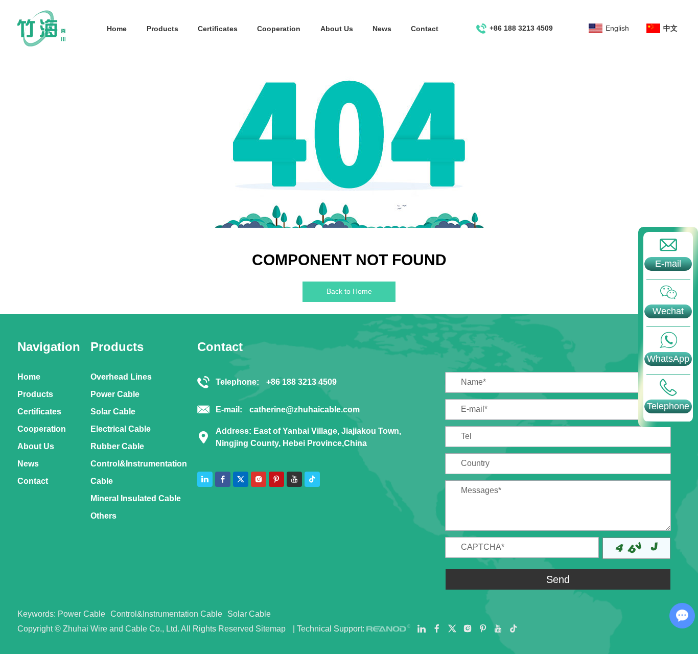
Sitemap (270, 628)
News (382, 29)
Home (117, 29)
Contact (424, 29)
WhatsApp (668, 359)
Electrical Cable (120, 429)
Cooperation (278, 29)
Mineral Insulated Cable (135, 498)
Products (162, 29)
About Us (336, 29)
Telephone (668, 406)
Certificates (218, 29)
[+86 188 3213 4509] (668, 387)
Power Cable (114, 394)
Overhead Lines (121, 376)
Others (103, 515)
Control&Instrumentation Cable (138, 472)
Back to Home (349, 291)
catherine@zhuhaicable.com (304, 409)
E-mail (668, 264)
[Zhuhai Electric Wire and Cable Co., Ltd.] (41, 28)
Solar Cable (112, 411)
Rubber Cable (117, 446)
